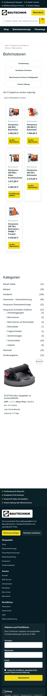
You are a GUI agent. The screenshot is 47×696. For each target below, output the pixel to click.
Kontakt (5, 575)
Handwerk (7, 294)
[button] (4, 691)
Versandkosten (14, 409)
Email (6, 660)
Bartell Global (9, 284)
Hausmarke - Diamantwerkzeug (17, 299)
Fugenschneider (14, 331)
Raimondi (7, 350)
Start (7, 45)
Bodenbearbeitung (9, 557)
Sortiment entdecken (31, 533)
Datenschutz (6, 611)
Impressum (6, 606)
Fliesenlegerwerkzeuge (11, 553)
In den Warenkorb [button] (14, 141)
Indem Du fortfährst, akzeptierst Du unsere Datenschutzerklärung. (20, 671)
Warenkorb (38, 12)
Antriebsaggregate (15, 313)
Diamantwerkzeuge (22, 29)
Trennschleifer (13, 340)
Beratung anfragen (11, 533)
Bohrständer (12, 327)
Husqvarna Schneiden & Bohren (17, 310)
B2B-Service (6, 579)
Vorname (8, 641)
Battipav (6, 289)
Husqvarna (6, 561)
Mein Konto (6, 592)
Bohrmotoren (13, 317)
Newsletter (6, 588)
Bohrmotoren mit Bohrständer (20, 322)
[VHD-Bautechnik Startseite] (16, 12)
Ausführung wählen (14, 194)
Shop (6, 29)
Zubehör (11, 345)
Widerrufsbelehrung (9, 619)
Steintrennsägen (14, 336)
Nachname (8, 650)
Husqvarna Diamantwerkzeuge (17, 304)
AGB (3, 615)
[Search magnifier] (42, 21)
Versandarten (7, 584)
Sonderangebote (10, 355)
